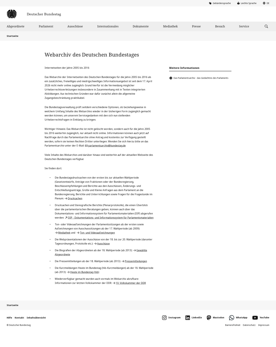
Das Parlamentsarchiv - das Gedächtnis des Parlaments (201, 77)
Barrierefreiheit (232, 325)
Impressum (263, 325)
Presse (196, 26)
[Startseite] (34, 14)
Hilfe (9, 317)
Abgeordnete (15, 26)
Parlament (46, 26)
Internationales (108, 26)
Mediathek (170, 26)
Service (244, 26)
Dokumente (141, 26)
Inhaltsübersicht (36, 317)
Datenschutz (249, 325)
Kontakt (19, 317)
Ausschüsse (75, 26)
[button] (265, 3)
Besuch (220, 26)
